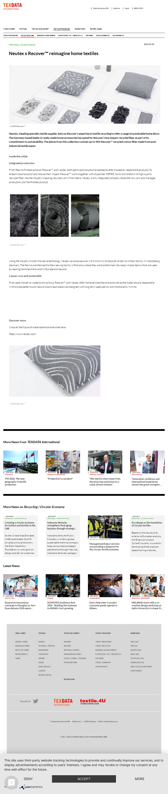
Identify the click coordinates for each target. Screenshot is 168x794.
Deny (28, 779)
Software (89, 35)
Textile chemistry (103, 35)
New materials (21, 654)
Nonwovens (43, 650)
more (139, 779)
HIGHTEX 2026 (136, 650)
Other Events (136, 671)
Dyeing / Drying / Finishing (75, 658)
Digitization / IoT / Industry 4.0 (70, 35)
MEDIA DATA (138, 8)
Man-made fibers (22, 646)
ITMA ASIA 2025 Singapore (141, 667)
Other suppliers (70, 663)
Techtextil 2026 (137, 658)
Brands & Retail (45, 675)
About (127, 8)
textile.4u (117, 8)
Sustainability (118, 35)
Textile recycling (27, 35)
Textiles (23, 29)
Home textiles (44, 667)
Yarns (17, 658)
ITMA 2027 (134, 642)
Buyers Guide (96, 29)
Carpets (41, 671)
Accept (84, 779)
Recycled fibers (22, 650)
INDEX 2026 (135, 654)
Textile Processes (61, 29)
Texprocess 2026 (137, 663)
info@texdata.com (110, 722)
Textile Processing (10, 35)
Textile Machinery (40, 29)
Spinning (67, 642)
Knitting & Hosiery (71, 650)
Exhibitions (80, 29)
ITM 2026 (134, 646)
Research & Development (46, 35)
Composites (43, 654)
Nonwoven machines (72, 654)
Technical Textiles (46, 646)
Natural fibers (21, 642)
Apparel (41, 658)
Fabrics (41, 642)
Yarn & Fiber (9, 29)
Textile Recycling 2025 (101, 8)
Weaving (67, 646)
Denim (41, 663)
